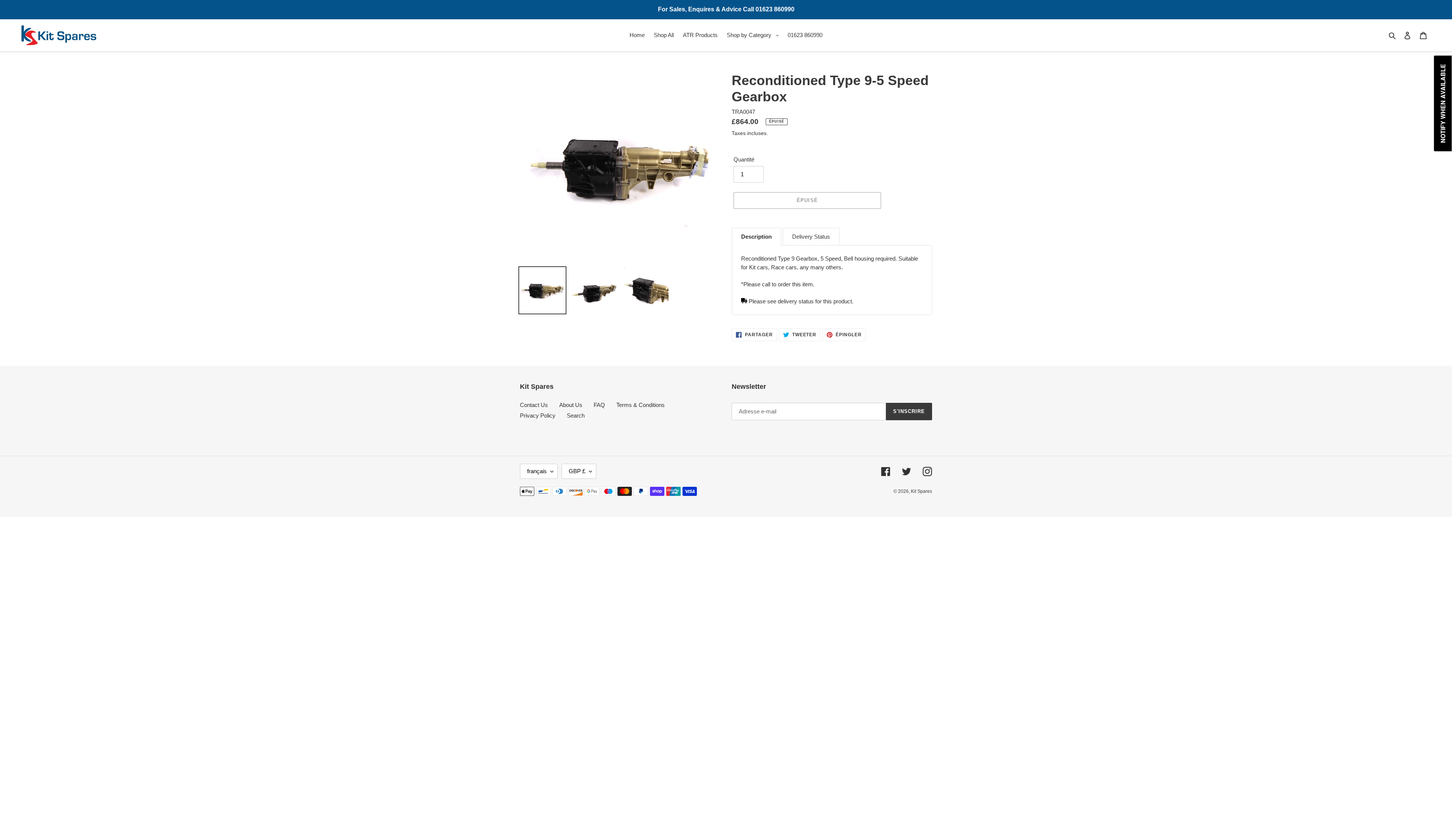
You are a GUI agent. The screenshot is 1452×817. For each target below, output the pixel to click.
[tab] (756, 237)
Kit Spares (921, 491)
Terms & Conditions (640, 405)
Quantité (744, 159)
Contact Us (534, 405)
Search (576, 415)
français (537, 471)
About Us (570, 405)
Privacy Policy (537, 415)
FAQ (599, 405)
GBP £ (577, 471)
